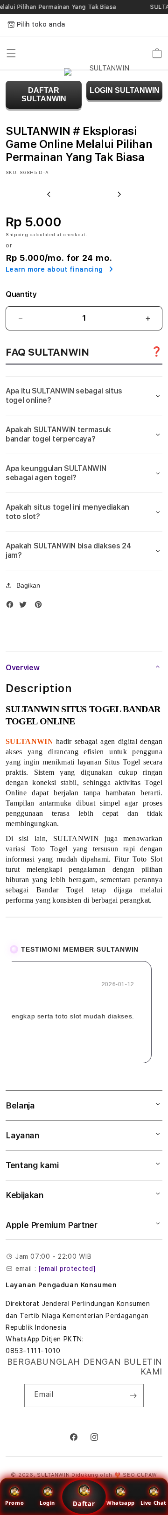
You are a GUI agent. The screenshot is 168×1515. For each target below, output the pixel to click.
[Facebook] (12, 606)
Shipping (17, 234)
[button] (11, 53)
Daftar (84, 1504)
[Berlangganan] (133, 1395)
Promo (14, 1502)
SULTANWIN (53, 1475)
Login (47, 1502)
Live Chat (153, 1502)
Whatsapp (120, 1502)
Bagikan (28, 585)
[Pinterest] (40, 606)
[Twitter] (25, 606)
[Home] (106, 53)
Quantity (21, 294)
